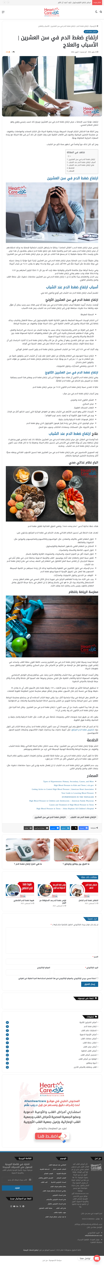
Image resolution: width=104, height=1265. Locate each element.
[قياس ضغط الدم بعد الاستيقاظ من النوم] (52, 890)
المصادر (71, 171)
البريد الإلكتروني (91, 967)
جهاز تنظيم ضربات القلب (58, 1186)
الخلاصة (71, 168)
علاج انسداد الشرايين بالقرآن (57, 1203)
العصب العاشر (48, 1173)
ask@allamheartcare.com (93, 1235)
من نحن (45, 1260)
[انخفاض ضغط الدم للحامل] (84, 890)
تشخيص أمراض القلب (89, 1055)
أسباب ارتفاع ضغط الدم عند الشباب (82, 162)
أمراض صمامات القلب (89, 1038)
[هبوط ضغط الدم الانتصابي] (20, 890)
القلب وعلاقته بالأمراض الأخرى (85, 1067)
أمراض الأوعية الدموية (88, 1034)
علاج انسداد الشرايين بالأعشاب (56, 1199)
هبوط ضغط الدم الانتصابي (24, 900)
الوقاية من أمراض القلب (88, 1059)
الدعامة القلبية (44, 1169)
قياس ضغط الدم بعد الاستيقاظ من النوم (52, 902)
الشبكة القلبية (61, 1173)
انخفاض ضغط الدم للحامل (88, 900)
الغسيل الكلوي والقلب (45, 1177)
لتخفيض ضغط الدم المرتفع (83, 730)
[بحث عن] (101, 13)
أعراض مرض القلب (90, 1046)
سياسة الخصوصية (55, 1260)
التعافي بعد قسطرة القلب (57, 1165)
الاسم (95, 956)
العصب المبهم (61, 1177)
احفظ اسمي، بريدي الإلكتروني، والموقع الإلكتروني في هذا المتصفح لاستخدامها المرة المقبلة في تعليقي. (57, 978)
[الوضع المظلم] (96, 13)
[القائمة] (3, 13)
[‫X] (20, 1206)
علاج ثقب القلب (61, 1208)
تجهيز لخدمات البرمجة (30, 1250)
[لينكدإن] (17, 1206)
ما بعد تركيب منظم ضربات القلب (55, 1216)
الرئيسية (93, 26)
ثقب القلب (44, 1182)
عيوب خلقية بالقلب (60, 1212)
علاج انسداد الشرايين (59, 1195)
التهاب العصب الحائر (59, 1169)
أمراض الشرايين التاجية (88, 1022)
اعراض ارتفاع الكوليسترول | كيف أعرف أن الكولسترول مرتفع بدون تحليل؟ (65, 2)
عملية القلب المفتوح (45, 1208)
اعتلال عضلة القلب (90, 1042)
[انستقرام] (11, 1206)
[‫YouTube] (14, 1206)
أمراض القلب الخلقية (89, 1051)
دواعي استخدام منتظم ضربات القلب (54, 1190)
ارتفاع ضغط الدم (82, 26)
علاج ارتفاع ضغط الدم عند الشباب (81, 165)
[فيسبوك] (23, 1206)
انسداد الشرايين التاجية (58, 1182)
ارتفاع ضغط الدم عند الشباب (82, 817)
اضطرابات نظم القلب (89, 1030)
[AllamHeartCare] (52, 12)
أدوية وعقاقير (91, 1063)
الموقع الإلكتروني (43, 967)
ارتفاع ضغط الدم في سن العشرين (82, 159)
